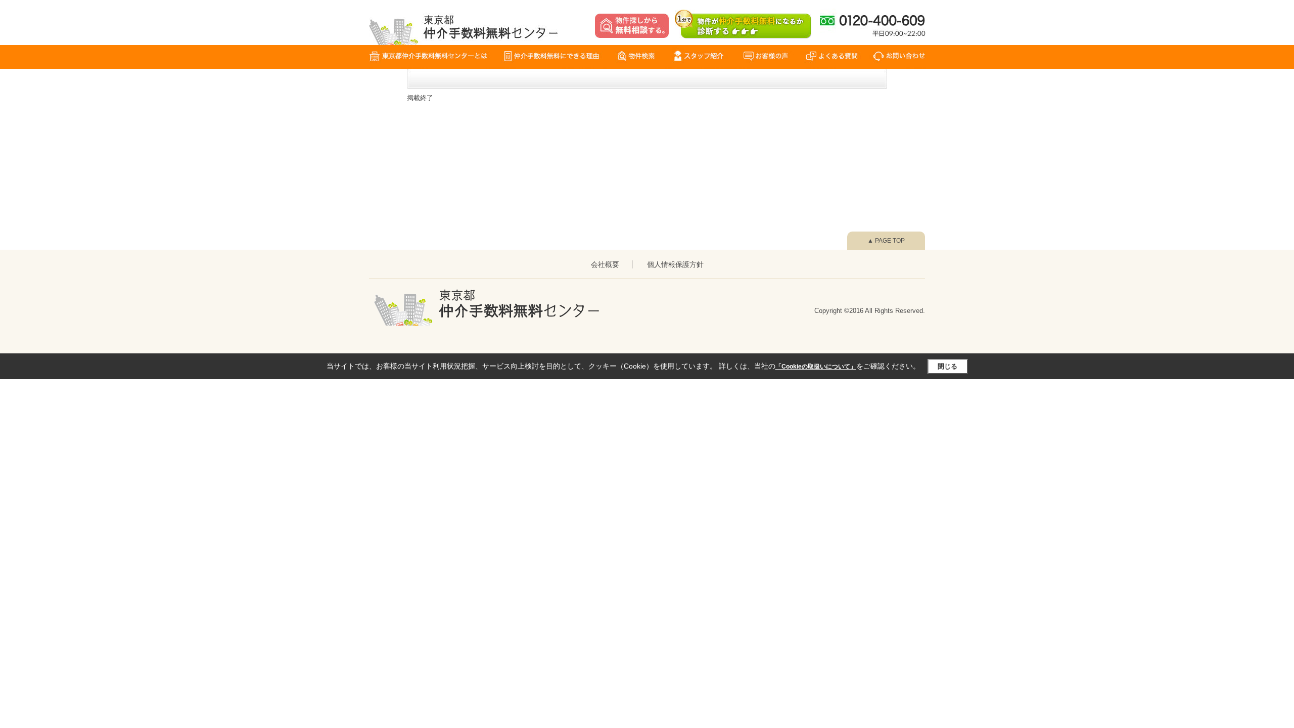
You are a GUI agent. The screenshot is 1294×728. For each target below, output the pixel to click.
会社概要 (605, 264)
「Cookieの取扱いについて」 (815, 366)
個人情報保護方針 (675, 264)
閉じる (947, 366)
